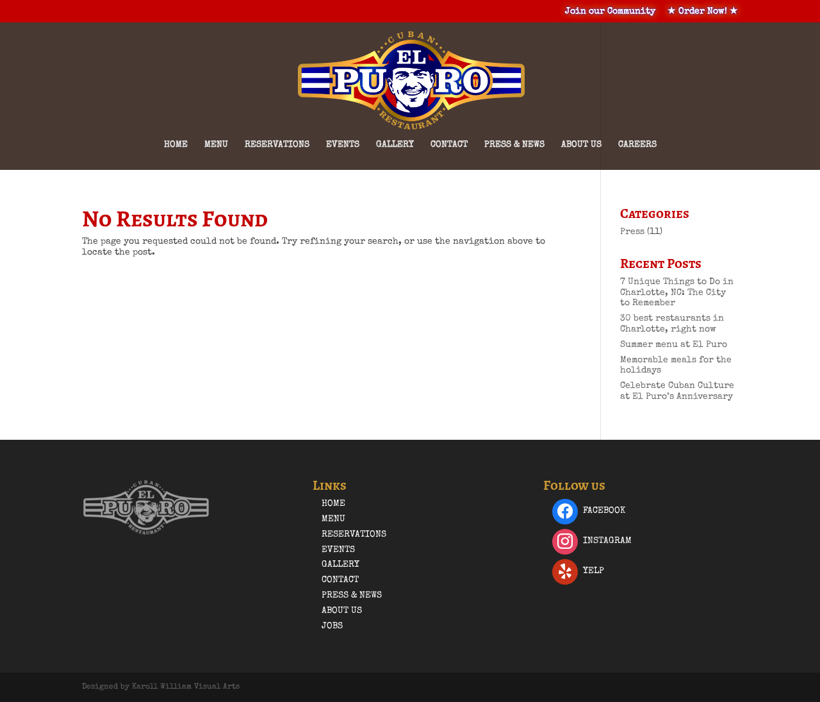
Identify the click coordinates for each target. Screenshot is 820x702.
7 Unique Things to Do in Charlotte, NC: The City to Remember (677, 293)
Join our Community (610, 11)
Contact (449, 144)
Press (632, 232)
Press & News (514, 144)
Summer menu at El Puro (673, 344)
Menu (216, 144)
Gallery (395, 144)
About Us (581, 144)
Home (176, 144)
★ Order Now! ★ (703, 11)
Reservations (277, 144)
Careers (637, 144)
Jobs (332, 626)
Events (342, 144)
